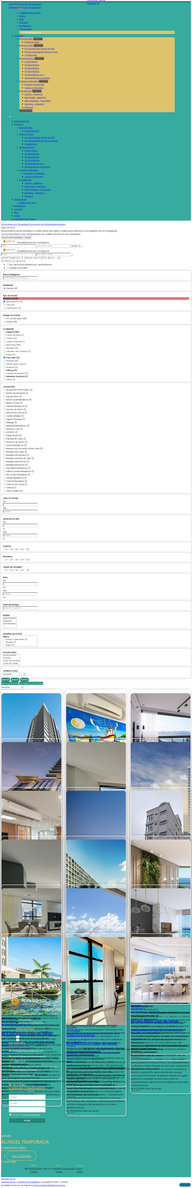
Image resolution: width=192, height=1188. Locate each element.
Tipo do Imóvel (10, 295)
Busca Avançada (10, 683)
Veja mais (185, 1184)
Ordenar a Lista (10, 670)
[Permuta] (11, 658)
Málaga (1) (11, 422)
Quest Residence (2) (16, 445)
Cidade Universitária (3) (17, 373)
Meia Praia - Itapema (35, 97)
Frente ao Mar (26, 45)
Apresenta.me (8, 1178)
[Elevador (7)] (20, 642)
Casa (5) (10, 305)
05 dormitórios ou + (35, 74)
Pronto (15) (11, 321)
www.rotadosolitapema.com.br (49, 1185)
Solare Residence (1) (16, 477)
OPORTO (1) (12, 432)
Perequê (29, 107)
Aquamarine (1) (13, 396)
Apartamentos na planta (37, 78)
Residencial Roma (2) (17, 464)
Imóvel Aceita (9, 652)
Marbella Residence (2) (17, 425)
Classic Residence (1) (16, 406)
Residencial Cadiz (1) (16, 451)
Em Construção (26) (16, 318)
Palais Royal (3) (14, 435)
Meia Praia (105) (13, 345)
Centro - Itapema (33, 94)
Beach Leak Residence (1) (18, 399)
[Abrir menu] (10, 115)
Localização (25, 91)
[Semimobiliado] (10, 618)
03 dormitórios (32, 68)
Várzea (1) (10, 354)
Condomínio (9, 386)
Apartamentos (26, 58)
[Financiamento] (11, 655)
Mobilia (6, 615)
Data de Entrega (11, 604)
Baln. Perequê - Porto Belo (38, 100)
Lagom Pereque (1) (15, 419)
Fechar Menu (25, 110)
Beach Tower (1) (14, 402)
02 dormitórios (32, 64)
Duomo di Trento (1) (16, 409)
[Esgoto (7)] (20, 645)
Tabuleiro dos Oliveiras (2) (18, 351)
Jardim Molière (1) (15, 415)
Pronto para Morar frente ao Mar (41, 51)
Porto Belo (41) (12, 357)
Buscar (5, 679)
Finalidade (8, 285)
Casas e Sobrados (28, 81)
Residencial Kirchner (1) (17, 461)
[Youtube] (28, 1040)
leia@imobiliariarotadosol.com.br (29, 1056)
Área (5, 577)
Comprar (6, 1104)
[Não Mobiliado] (10, 623)
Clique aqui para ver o (17, 1085)
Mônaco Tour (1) (14, 428)
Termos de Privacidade (12, 237)
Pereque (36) (12, 360)
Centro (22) (11, 338)
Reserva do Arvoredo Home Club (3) (24, 448)
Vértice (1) (11, 487)
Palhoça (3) (11, 370)
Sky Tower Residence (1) (18, 474)
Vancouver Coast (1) (16, 484)
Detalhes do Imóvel (12, 633)
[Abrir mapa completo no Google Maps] (28, 1085)
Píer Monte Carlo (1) (16, 438)
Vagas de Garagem (12, 567)
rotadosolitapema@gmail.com (28, 1050)
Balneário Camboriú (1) (17, 376)
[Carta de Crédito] (11, 663)
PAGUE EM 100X (32, 42)
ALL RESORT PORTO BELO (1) (19, 389)
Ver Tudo (38, 38)
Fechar (24, 679)
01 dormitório (31, 61)
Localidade (8, 329)
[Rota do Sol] (28, 1036)
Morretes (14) (12, 348)
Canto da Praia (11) (15, 335)
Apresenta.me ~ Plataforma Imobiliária (20, 1182)
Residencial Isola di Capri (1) (20, 458)
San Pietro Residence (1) (18, 468)
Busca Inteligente (11, 274)
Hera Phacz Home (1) (16, 412)
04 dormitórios (32, 71)
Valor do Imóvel (10, 498)
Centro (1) (10, 379)
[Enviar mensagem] (82, 246)
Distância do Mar (11, 518)
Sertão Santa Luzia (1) (16, 364)
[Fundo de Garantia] (11, 660)
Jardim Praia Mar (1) (15, 341)
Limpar (15, 679)
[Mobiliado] (10, 621)
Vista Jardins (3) (14, 490)
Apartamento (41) (14, 301)
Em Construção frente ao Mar (40, 48)
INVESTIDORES (26, 38)
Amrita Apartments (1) (17, 393)
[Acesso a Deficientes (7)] (20, 639)
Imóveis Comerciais (34, 84)
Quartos (7, 546)
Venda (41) (11, 288)
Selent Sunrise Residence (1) (20, 471)
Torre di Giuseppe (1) (16, 481)
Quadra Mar (31, 55)
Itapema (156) (12, 332)
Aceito (28, 237)
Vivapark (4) (12, 367)
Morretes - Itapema (34, 104)
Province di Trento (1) (16, 442)
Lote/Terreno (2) (13, 308)
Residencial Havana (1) (17, 455)
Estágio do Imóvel (11, 315)
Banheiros (8, 556)
